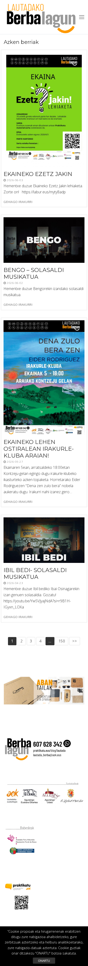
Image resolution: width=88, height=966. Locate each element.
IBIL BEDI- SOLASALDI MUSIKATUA (35, 573)
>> (74, 641)
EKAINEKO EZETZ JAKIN (38, 174)
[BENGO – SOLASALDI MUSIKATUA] (44, 240)
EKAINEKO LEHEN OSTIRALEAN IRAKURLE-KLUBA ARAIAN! (39, 449)
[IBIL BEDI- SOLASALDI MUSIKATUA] (44, 540)
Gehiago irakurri (18, 201)
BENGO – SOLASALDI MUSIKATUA (34, 273)
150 (61, 641)
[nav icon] (81, 17)
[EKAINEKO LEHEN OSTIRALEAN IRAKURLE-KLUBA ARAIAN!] (44, 377)
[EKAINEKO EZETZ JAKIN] (44, 109)
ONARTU (44, 960)
